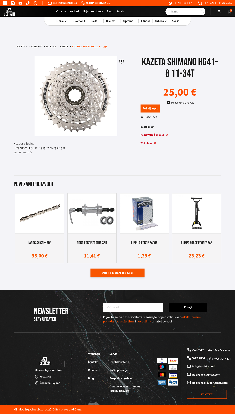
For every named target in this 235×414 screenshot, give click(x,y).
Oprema (128, 21)
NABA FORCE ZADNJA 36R (92, 243)
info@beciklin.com (203, 366)
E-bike (60, 21)
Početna (21, 46)
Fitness (145, 21)
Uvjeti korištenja (93, 11)
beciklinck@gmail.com (206, 374)
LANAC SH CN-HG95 (39, 243)
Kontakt (74, 11)
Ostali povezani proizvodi (117, 272)
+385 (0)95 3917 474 (218, 358)
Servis (120, 11)
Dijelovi (110, 21)
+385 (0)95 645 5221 (217, 350)
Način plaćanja (119, 370)
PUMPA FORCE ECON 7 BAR (196, 243)
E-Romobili (79, 21)
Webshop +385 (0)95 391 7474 (98, 3)
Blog (110, 11)
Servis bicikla (182, 3)
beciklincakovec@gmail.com (65, 3)
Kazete (64, 46)
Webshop (36, 46)
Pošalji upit (150, 108)
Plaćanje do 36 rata (218, 3)
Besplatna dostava (121, 378)
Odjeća (159, 21)
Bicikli (94, 21)
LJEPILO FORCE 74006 (144, 243)
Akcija (175, 21)
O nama (61, 11)
